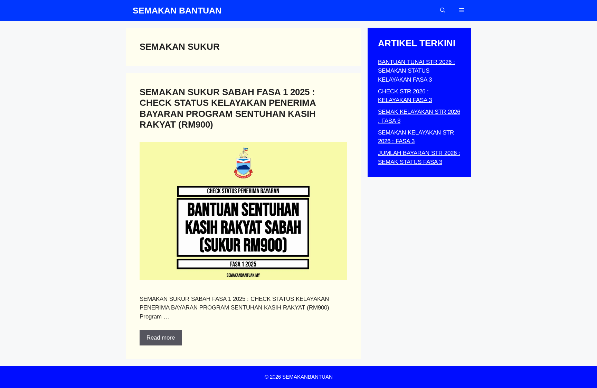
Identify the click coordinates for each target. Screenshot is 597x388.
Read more (160, 337)
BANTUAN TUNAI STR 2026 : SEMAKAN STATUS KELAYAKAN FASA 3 (416, 71)
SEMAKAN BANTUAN (177, 10)
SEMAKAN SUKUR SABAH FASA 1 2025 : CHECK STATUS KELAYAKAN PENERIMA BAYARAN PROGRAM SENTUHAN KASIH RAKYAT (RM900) (228, 108)
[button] (442, 10)
